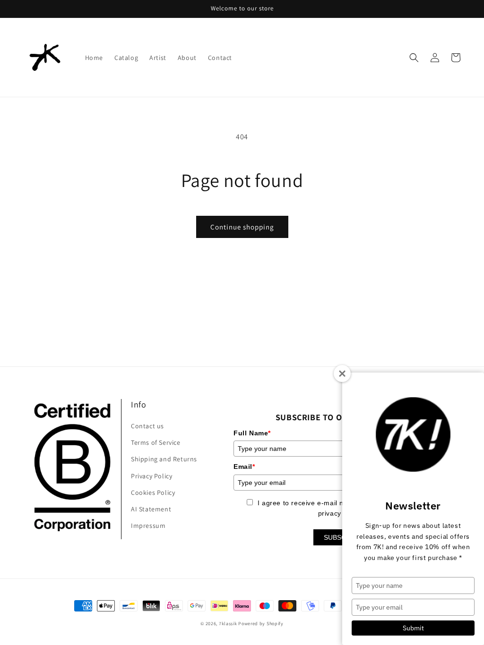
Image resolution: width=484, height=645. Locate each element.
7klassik (228, 623)
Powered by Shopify (261, 623)
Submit (413, 628)
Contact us (147, 426)
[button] (414, 57)
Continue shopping (242, 226)
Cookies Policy (153, 492)
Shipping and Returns (164, 459)
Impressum (148, 525)
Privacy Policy (151, 476)
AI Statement (151, 509)
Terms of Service (156, 442)
